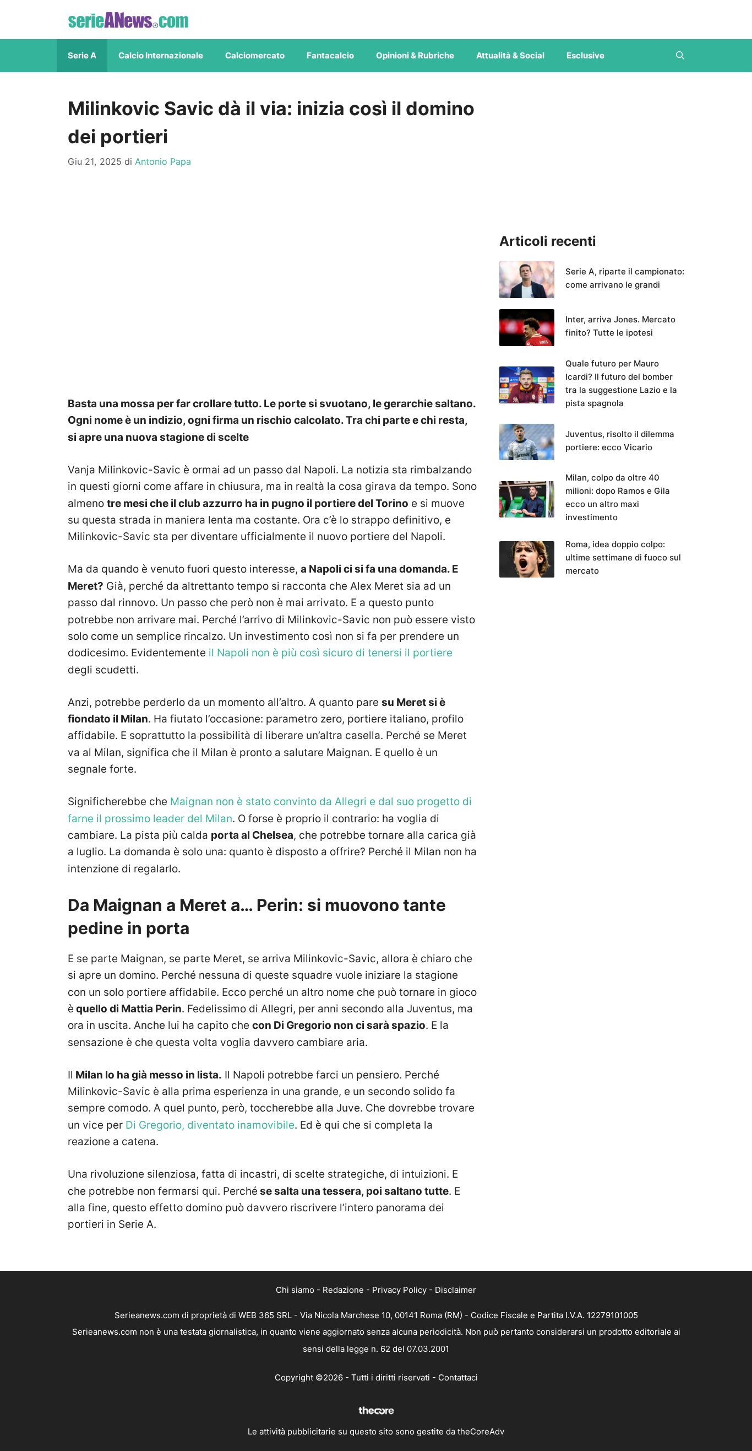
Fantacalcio (330, 55)
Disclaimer (455, 1290)
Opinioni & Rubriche (415, 55)
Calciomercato (255, 55)
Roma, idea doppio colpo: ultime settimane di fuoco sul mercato (623, 557)
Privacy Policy (399, 1290)
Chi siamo (295, 1290)
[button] (680, 55)
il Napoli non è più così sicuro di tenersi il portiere (331, 652)
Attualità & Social (510, 55)
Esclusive (585, 55)
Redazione (343, 1290)
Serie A (82, 55)
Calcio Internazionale (160, 55)
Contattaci (458, 1377)
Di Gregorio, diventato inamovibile (210, 1125)
